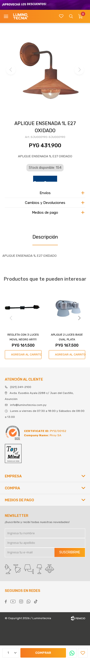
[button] (71, 16)
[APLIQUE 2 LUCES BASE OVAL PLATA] (67, 308)
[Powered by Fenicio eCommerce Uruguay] (78, 618)
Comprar (43, 653)
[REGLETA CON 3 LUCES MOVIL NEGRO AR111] (23, 308)
